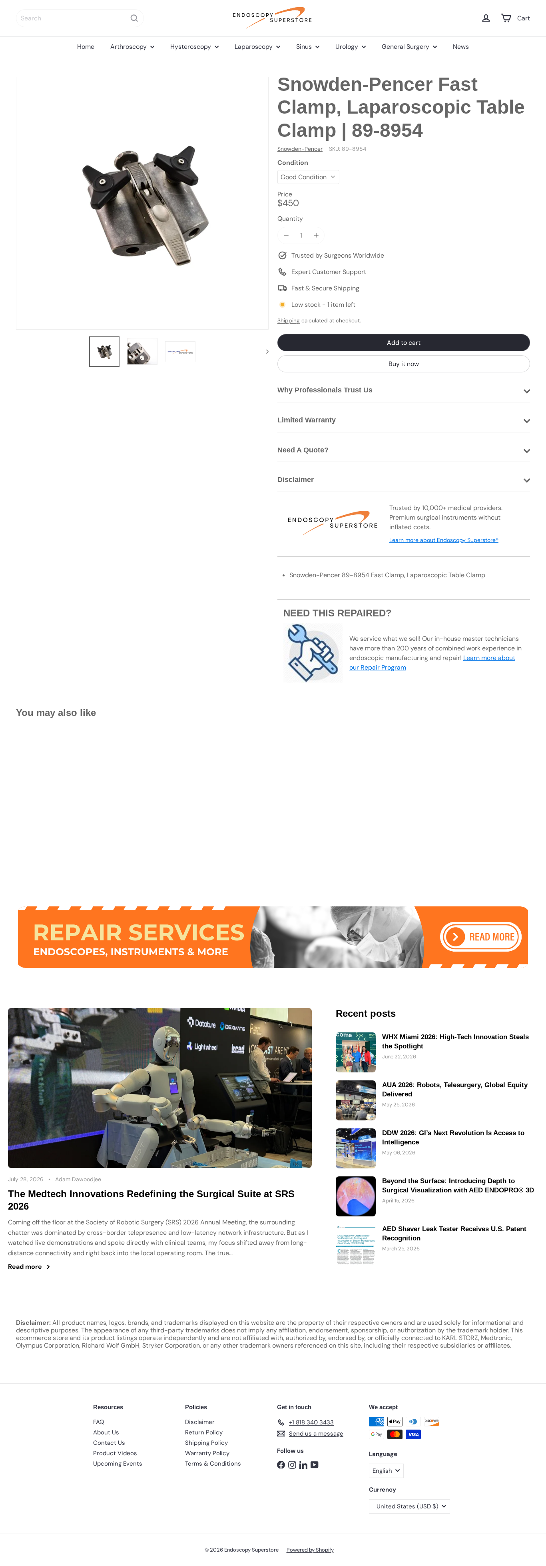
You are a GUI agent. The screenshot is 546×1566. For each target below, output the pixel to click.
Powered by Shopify (310, 1549)
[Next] (264, 352)
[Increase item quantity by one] (316, 235)
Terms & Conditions (213, 1464)
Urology (347, 46)
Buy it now (404, 364)
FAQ (98, 1422)
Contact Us (109, 1443)
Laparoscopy (254, 46)
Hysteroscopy (191, 46)
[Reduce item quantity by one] (286, 235)
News (461, 46)
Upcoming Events (117, 1464)
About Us (106, 1432)
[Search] (134, 18)
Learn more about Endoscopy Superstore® (443, 540)
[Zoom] (142, 203)
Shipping (288, 320)
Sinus (304, 46)
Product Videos (115, 1453)
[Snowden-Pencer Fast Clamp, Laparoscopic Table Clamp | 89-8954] (55, 806)
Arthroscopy (129, 46)
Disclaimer (200, 1422)
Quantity (290, 218)
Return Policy (204, 1432)
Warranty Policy (207, 1453)
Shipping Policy (206, 1443)
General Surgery (406, 46)
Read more (25, 1266)
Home (85, 46)
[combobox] (80, 18)
